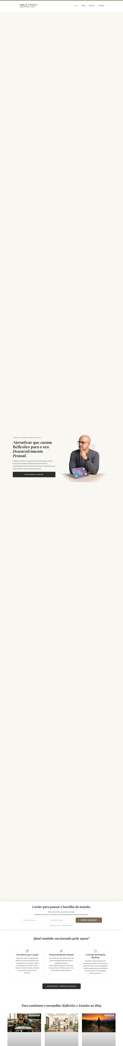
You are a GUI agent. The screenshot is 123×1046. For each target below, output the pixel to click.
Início (76, 5)
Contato (101, 5)
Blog (83, 5)
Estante (92, 5)
